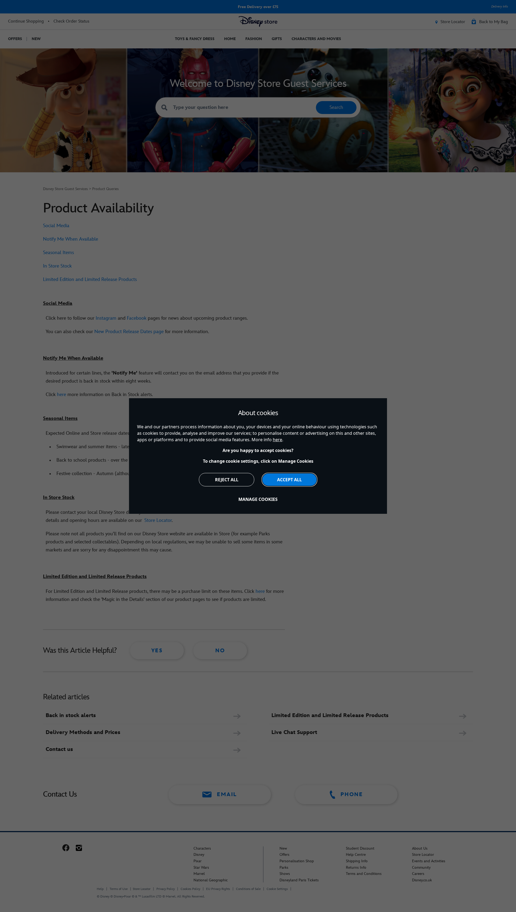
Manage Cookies (258, 499)
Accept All (289, 480)
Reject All (226, 480)
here (277, 440)
